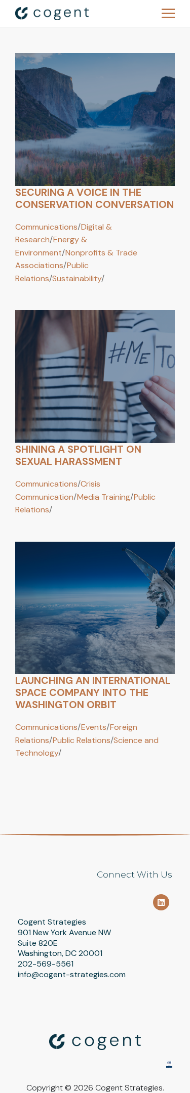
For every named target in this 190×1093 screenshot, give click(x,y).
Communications (46, 227)
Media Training (103, 497)
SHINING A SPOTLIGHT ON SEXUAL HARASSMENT (78, 455)
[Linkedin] (161, 902)
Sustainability (76, 278)
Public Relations (81, 740)
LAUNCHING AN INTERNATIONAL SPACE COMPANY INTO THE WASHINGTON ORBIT (93, 692)
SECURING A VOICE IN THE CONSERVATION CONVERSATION (94, 198)
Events (93, 727)
